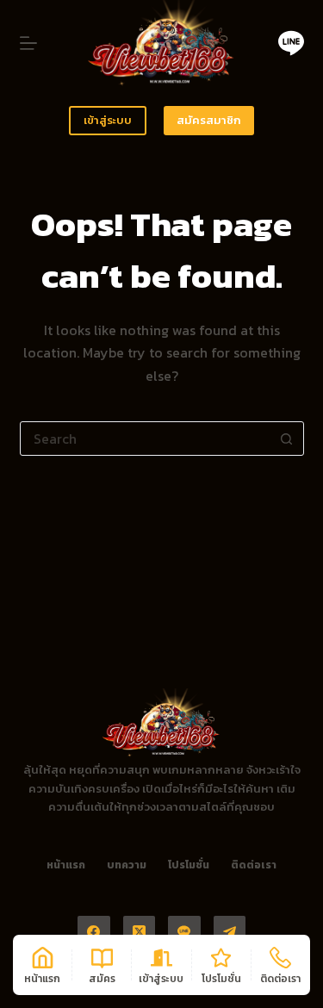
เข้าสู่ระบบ (108, 120)
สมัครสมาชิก (209, 120)
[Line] (291, 43)
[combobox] (145, 438)
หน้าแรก (66, 866)
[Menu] (28, 43)
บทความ (126, 866)
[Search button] (286, 438)
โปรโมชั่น (188, 866)
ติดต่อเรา (253, 866)
